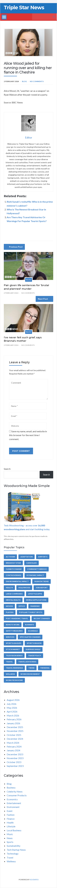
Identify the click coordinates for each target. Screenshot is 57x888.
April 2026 (12, 711)
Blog (24, 81)
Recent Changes (42, 618)
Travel (9, 662)
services (10, 637)
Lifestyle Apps (35, 594)
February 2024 (14, 746)
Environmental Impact (17, 581)
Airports (42, 557)
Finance (10, 818)
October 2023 (14, 762)
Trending (44, 668)
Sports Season (34, 643)
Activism (10, 557)
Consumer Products (17, 795)
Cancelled (31, 563)
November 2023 (15, 758)
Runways (29, 625)
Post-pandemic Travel (17, 618)
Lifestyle (11, 826)
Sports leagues (13, 643)
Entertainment (14, 803)
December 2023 (15, 754)
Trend (31, 668)
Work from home (14, 680)
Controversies (13, 575)
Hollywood (24, 587)
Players (9, 612)
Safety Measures (14, 631)
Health (9, 587)
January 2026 (13, 723)
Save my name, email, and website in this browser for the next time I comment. (28, 435)
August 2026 (13, 699)
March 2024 (13, 742)
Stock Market (13, 649)
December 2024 (15, 738)
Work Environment (30, 674)
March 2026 (13, 715)
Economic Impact (35, 575)
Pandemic (35, 606)
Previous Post (16, 247)
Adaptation (26, 557)
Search (7, 468)
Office (21, 606)
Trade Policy (34, 655)
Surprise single (33, 649)
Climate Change (14, 569)
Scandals (33, 631)
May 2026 (12, 707)
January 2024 (13, 750)
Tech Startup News (16, 849)
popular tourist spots (30, 612)
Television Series (14, 655)
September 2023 (15, 766)
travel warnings (14, 668)
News (10, 838)
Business (11, 787)
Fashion (10, 814)
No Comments (37, 81)
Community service (37, 569)
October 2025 (14, 734)
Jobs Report (42, 587)
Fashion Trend (41, 581)
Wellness (10, 674)
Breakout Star (13, 563)
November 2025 (15, 731)
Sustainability (13, 845)
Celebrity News (15, 791)
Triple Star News (24, 7)
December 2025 (15, 727)
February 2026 (14, 719)
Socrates (34, 879)
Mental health (13, 600)
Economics (12, 799)
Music (10, 834)
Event (9, 810)
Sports (10, 842)
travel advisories (27, 662)
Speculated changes (30, 637)
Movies (9, 606)
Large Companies (14, 594)
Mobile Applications (36, 600)
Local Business (14, 830)
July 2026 (11, 703)
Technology (12, 853)
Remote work (12, 625)
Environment (13, 807)
